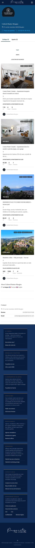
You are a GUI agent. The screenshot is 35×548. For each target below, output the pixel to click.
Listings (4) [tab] (5, 39)
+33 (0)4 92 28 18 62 (23, 30)
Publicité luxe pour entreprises (12, 459)
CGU (12, 512)
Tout (17, 50)
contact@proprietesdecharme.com (24, 316)
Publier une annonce (10, 408)
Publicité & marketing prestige (12, 462)
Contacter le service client (11, 483)
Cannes (26, 65)
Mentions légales (20, 514)
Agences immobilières (10, 432)
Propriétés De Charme (10, 388)
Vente (17, 54)
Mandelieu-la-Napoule (27, 232)
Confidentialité (8, 514)
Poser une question (9, 30)
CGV (6, 512)
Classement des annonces (11, 509)
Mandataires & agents (10, 435)
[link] (17, 76)
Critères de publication (10, 506)
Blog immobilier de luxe (10, 486)
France (30, 65)
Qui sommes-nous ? (10, 342)
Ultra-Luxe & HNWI (9, 367)
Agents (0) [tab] (15, 39)
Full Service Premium (10, 411)
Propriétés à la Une (9, 364)
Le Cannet (30, 176)
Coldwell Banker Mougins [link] (12, 114)
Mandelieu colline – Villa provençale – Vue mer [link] (15, 257)
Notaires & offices (9, 438)
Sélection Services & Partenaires (13, 489)
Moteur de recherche (10, 345)
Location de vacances (17, 59)
